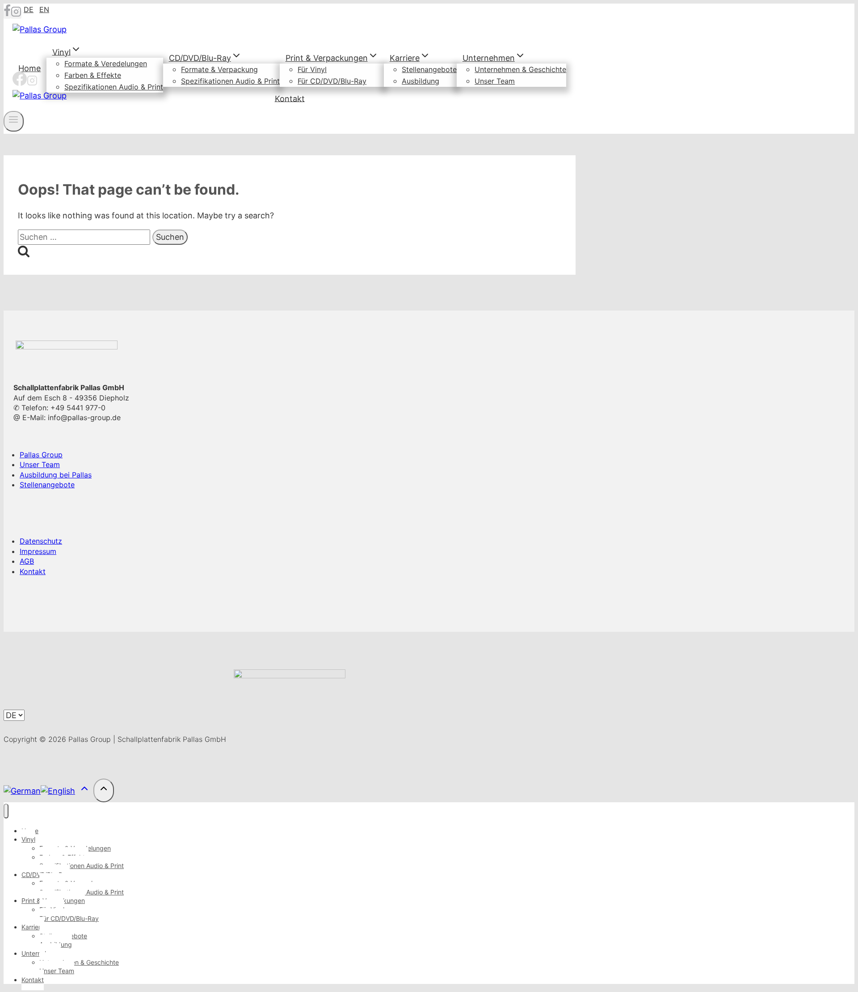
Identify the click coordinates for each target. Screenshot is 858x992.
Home (29, 68)
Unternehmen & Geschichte (520, 69)
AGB (27, 561)
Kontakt (290, 98)
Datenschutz (41, 540)
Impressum (38, 551)
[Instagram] (16, 14)
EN (44, 9)
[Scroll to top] (84, 790)
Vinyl (28, 839)
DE (29, 9)
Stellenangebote (429, 69)
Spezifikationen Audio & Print (113, 86)
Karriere (32, 927)
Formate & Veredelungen (105, 63)
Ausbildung (420, 81)
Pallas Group (41, 454)
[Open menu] (14, 121)
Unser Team (495, 81)
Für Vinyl (312, 69)
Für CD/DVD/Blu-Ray (332, 81)
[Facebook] (7, 14)
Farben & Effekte (92, 75)
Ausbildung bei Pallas (56, 474)
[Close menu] (6, 811)
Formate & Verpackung (219, 69)
